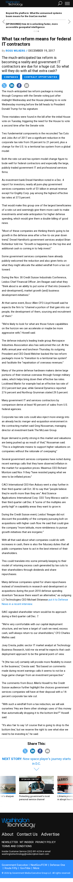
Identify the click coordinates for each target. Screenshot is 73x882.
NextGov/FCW (39, 865)
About (7, 834)
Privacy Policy (45, 842)
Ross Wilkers (15, 50)
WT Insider (27, 842)
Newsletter (10, 842)
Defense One (57, 865)
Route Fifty (11, 868)
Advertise (50, 834)
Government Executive (15, 865)
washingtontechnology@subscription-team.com (25, 854)
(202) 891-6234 (34, 851)
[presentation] (3, 791)
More (36, 868)
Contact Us (27, 834)
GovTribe (25, 868)
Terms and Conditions (17, 846)
